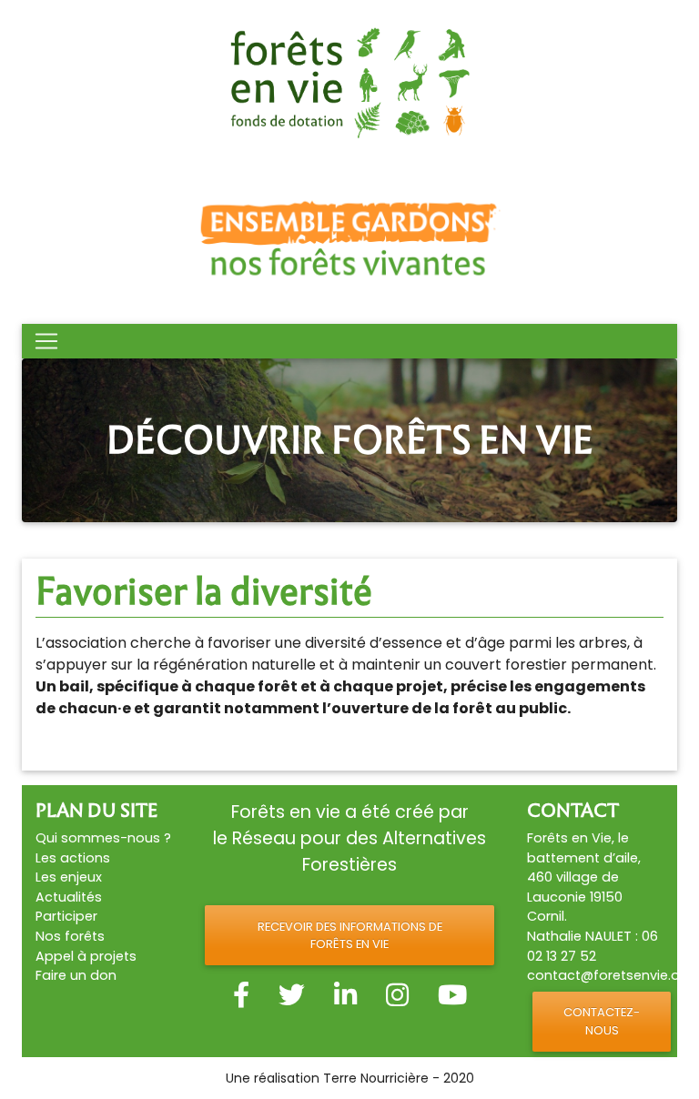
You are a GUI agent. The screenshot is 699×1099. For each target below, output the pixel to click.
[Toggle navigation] (46, 341)
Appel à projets (86, 956)
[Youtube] (452, 995)
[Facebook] (241, 995)
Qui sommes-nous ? (103, 838)
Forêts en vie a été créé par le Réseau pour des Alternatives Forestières (349, 838)
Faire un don (75, 975)
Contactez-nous (601, 1020)
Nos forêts (70, 936)
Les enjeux (68, 877)
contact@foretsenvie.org (610, 975)
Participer (66, 916)
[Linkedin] (345, 995)
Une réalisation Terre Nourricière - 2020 (350, 1078)
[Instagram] (397, 995)
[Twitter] (291, 995)
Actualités (68, 897)
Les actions (72, 858)
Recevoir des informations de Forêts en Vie (350, 935)
